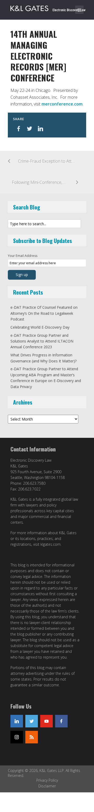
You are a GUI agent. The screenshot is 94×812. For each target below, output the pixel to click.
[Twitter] (31, 721)
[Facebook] (61, 721)
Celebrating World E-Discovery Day (39, 327)
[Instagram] (16, 737)
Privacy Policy (47, 780)
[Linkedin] (16, 721)
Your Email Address (22, 255)
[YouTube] (46, 721)
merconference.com (62, 104)
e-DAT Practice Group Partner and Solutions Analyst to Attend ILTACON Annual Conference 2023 (41, 341)
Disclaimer (47, 785)
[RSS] (31, 737)
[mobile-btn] (79, 9)
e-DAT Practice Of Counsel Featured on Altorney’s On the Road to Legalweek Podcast (44, 313)
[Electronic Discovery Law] (48, 7)
